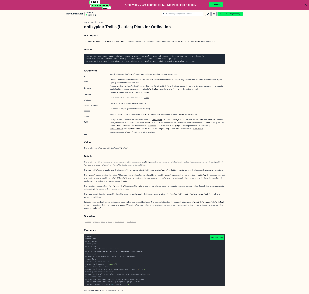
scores (131, 74)
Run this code (217, 238)
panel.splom (188, 194)
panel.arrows (198, 129)
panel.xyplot (157, 120)
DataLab (120, 290)
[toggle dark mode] (208, 14)
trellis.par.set (116, 129)
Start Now (215, 5)
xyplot (197, 41)
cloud (180, 41)
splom (187, 41)
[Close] (305, 4)
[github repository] (214, 14)
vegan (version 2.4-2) (94, 22)
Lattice (103, 148)
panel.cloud (203, 194)
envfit (120, 114)
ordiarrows (152, 126)
